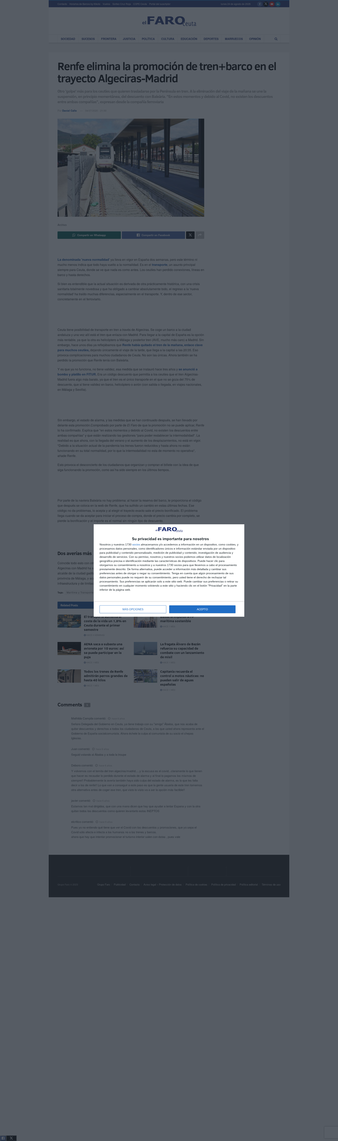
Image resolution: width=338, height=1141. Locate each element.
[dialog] (169, 570)
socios (136, 544)
